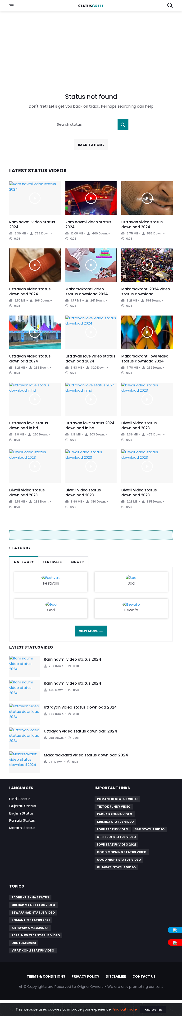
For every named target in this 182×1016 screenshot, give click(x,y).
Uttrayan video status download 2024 (30, 292)
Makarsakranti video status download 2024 (86, 292)
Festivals (52, 561)
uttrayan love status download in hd (28, 425)
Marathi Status (22, 827)
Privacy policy (85, 976)
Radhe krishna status (30, 897)
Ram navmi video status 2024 (72, 659)
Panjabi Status (22, 820)
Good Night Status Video (119, 860)
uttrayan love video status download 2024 (90, 359)
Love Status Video (112, 829)
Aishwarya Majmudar (30, 928)
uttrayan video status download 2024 (142, 224)
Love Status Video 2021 (116, 844)
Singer (77, 561)
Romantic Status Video (117, 799)
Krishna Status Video (115, 822)
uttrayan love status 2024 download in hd (89, 425)
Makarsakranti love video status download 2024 (144, 359)
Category (24, 561)
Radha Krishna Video (114, 814)
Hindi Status (19, 798)
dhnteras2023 (24, 943)
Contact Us (143, 976)
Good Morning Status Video (121, 852)
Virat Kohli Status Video (33, 950)
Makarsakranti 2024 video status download (145, 292)
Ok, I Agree (153, 1009)
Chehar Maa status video (33, 905)
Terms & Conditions (46, 976)
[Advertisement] (91, 49)
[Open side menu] (11, 5)
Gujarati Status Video (116, 867)
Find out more (125, 1009)
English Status (21, 813)
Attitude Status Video (116, 837)
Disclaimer (116, 976)
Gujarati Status (22, 805)
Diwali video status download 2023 (139, 425)
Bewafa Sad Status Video (33, 913)
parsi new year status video (36, 935)
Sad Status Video (150, 829)
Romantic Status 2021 (31, 920)
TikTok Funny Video (114, 807)
